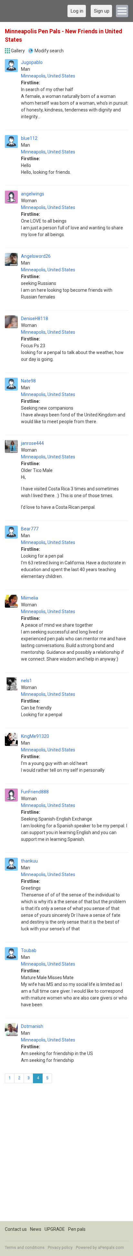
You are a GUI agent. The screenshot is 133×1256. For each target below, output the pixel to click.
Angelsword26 (36, 256)
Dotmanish (32, 1026)
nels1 (26, 680)
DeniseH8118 (34, 318)
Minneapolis (33, 75)
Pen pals (77, 1229)
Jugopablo (32, 62)
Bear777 (29, 528)
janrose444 (32, 443)
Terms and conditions (25, 1247)
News (35, 1229)
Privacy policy (60, 1247)
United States (61, 75)
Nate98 (28, 380)
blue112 (29, 138)
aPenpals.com (111, 1247)
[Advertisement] (66, 1154)
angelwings (32, 193)
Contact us (16, 1229)
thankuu (29, 860)
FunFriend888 (35, 791)
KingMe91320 (35, 736)
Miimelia (29, 598)
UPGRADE (55, 1229)
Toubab (28, 950)
